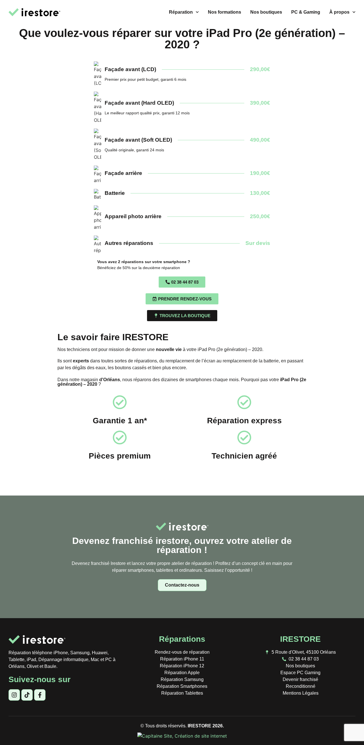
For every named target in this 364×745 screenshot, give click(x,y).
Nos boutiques (266, 12)
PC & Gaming (305, 12)
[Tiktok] (27, 695)
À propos (339, 12)
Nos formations (224, 12)
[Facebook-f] (40, 695)
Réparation (181, 12)
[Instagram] (14, 695)
